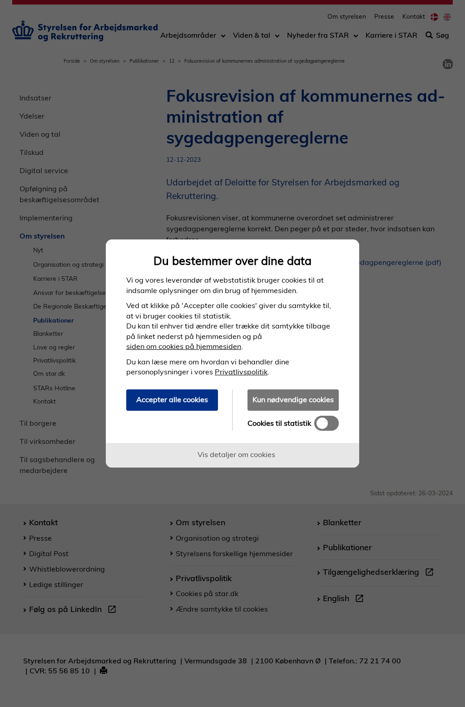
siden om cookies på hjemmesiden (183, 346)
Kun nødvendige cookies (293, 399)
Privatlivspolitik (241, 371)
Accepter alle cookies (172, 399)
